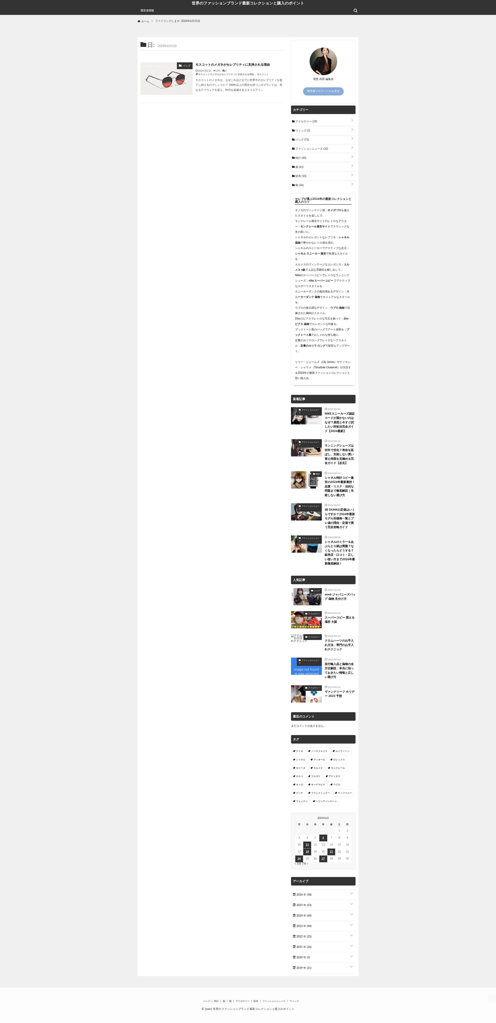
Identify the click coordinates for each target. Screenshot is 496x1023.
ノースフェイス (319, 751)
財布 (300, 176)
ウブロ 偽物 (337, 308)
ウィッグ (302, 130)
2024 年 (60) (304, 915)
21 (331, 851)
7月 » (305, 863)
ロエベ (299, 776)
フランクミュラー (320, 793)
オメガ (332, 210)
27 (323, 858)
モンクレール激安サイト (315, 226)
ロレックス (339, 759)
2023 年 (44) (304, 926)
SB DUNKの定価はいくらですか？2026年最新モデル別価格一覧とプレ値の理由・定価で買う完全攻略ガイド (340, 518)
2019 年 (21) (304, 968)
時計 (300, 158)
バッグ (302, 139)
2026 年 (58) (304, 894)
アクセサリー (306, 121)
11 (307, 844)
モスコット (263, 74)
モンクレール (338, 768)
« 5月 (298, 863)
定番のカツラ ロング (313, 345)
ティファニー (345, 793)
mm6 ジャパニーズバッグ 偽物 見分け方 (340, 596)
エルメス (318, 768)
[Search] (355, 11)
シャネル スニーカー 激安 (310, 253)
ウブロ (336, 784)
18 (307, 851)
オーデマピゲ (318, 784)
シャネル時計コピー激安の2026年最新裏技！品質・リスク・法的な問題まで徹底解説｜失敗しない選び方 (340, 486)
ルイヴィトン (343, 751)
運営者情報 (147, 10)
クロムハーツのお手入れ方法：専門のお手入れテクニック (339, 645)
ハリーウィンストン (326, 801)
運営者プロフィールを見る (323, 91)
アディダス (334, 776)
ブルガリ (315, 776)
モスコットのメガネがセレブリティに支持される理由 (232, 64)
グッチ (299, 793)
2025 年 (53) (304, 905)
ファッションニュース (311, 149)
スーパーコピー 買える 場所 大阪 (340, 620)
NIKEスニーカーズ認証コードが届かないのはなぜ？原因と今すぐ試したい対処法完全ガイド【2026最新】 (340, 422)
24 (299, 858)
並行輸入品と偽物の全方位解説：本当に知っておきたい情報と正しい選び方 (339, 671)
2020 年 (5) (303, 957)
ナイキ (299, 751)
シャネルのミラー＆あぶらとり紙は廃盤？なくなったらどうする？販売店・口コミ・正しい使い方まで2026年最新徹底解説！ (340, 552)
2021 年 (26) (304, 947)
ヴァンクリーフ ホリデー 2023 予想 (340, 694)
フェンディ (302, 801)
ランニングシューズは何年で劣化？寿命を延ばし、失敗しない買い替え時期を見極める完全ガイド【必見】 (339, 454)
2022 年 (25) (304, 936)
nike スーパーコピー (321, 280)
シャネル (300, 759)
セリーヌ (300, 768)
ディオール (319, 759)
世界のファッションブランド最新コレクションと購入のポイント (248, 3)
